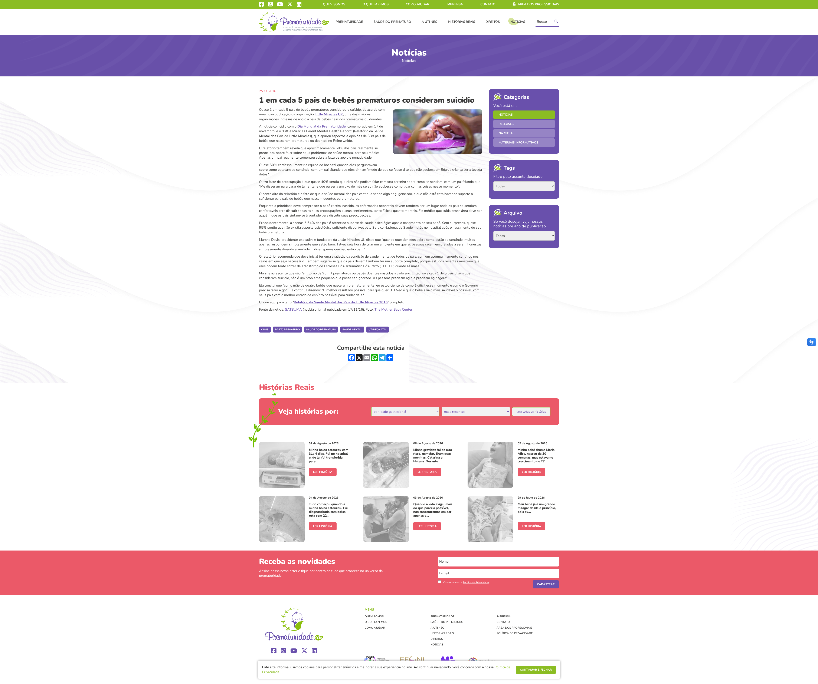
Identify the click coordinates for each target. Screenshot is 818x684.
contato (487, 4)
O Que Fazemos (376, 4)
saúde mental (352, 329)
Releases (506, 124)
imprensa (454, 4)
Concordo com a (466, 582)
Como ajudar (417, 4)
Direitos (492, 22)
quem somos (334, 4)
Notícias (517, 22)
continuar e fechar (536, 670)
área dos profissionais (538, 4)
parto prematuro (287, 329)
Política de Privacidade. (476, 582)
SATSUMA (293, 309)
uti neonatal (378, 329)
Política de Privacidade (515, 633)
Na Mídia (506, 133)
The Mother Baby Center (393, 309)
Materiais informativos (518, 143)
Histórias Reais (461, 22)
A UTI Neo (430, 22)
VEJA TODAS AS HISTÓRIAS (531, 412)
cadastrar (546, 584)
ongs (265, 329)
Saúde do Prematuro (392, 22)
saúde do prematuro (321, 329)
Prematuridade (349, 22)
